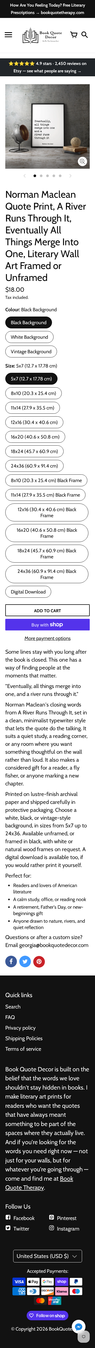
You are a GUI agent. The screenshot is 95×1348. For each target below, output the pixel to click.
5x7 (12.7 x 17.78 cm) (31, 379)
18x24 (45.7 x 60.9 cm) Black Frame (46, 554)
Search (13, 1006)
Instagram (68, 1229)
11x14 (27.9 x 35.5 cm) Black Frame (45, 495)
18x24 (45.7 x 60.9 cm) (34, 451)
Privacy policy (20, 1028)
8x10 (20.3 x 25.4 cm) (33, 393)
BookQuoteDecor (66, 1329)
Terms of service (23, 1049)
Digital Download (28, 592)
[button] (79, 1327)
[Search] (84, 35)
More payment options (48, 638)
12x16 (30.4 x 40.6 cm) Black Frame (47, 512)
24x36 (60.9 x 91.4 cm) (34, 466)
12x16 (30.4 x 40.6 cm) (34, 422)
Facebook (24, 1218)
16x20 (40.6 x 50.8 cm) (35, 437)
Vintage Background (31, 351)
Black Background (28, 322)
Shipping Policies (23, 1038)
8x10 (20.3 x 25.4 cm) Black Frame (46, 480)
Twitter (21, 1229)
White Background (29, 337)
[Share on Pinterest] (39, 962)
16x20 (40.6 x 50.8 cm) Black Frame (47, 533)
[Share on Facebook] (11, 961)
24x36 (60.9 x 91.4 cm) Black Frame (46, 574)
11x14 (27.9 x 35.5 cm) (32, 408)
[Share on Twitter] (25, 961)
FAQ (10, 1017)
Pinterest (67, 1218)
